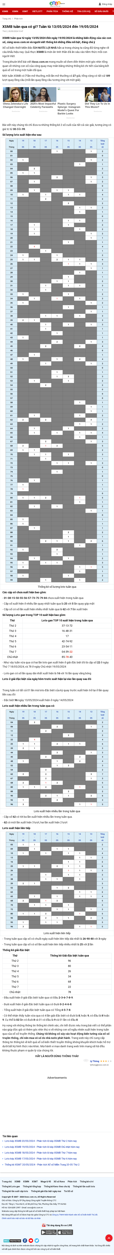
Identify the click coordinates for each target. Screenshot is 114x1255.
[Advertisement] (57, 1101)
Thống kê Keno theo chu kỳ (57, 1186)
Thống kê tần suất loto (84, 1186)
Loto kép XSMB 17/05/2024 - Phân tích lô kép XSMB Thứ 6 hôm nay (41, 1158)
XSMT (25, 11)
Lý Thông (94, 1061)
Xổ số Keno (59, 1181)
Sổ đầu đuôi (101, 11)
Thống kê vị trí (87, 1181)
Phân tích (52, 11)
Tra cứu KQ (83, 11)
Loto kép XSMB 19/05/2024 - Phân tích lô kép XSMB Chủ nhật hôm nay (42, 1147)
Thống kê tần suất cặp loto (15, 1191)
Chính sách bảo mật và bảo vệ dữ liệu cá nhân (21, 1218)
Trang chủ (7, 1181)
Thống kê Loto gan (11, 1186)
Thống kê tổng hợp (32, 1186)
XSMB (5, 11)
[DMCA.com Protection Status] (12, 1241)
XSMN (15, 11)
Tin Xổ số (68, 1191)
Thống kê (67, 11)
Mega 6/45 (46, 1181)
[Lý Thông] (86, 1060)
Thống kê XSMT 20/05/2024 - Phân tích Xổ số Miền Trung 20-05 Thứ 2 (42, 1164)
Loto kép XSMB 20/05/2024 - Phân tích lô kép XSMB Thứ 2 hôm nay (41, 1141)
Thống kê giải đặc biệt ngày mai (46, 1191)
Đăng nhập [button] (107, 4)
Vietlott (37, 11)
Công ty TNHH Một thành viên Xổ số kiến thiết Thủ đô (75, 1215)
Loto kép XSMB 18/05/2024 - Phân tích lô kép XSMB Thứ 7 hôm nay (41, 1152)
